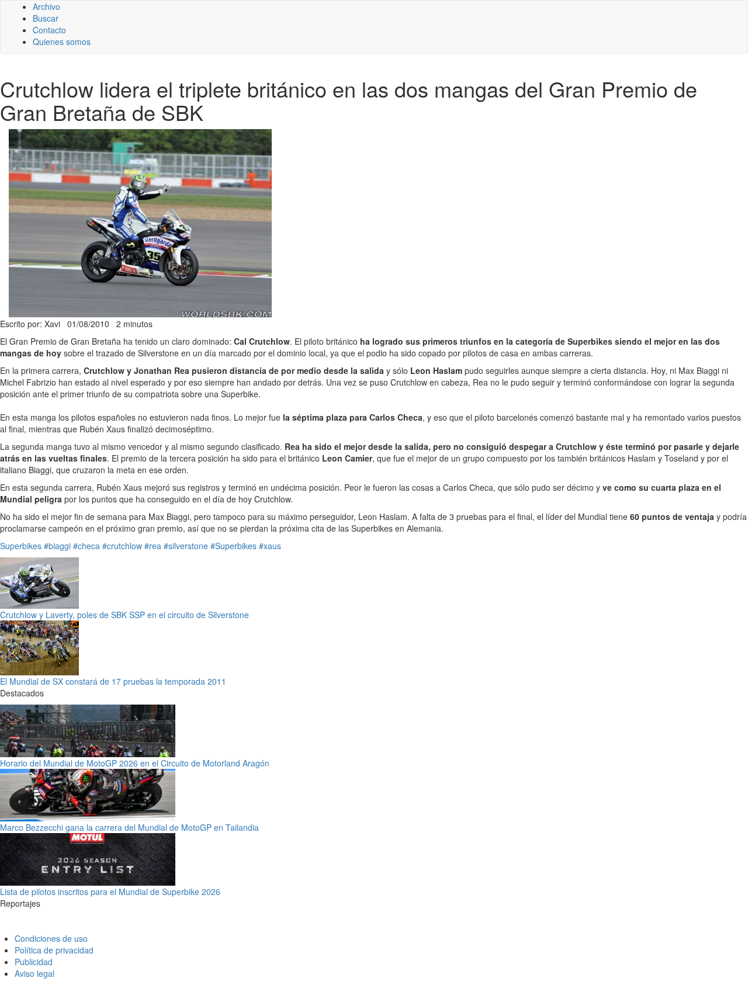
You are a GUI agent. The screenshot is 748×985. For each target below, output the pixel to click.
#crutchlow (122, 546)
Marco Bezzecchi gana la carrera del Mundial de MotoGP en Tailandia (129, 827)
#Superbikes (233, 546)
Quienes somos (62, 41)
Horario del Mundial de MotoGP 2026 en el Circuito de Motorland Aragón (134, 763)
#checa (86, 546)
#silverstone (186, 546)
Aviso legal (34, 973)
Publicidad (34, 961)
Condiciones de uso (51, 938)
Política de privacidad (54, 950)
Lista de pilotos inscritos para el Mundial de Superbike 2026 (110, 891)
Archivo (46, 6)
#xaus (270, 546)
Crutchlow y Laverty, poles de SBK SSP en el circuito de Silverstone (124, 614)
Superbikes (20, 546)
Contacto (49, 30)
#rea (152, 546)
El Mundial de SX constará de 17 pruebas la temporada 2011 (113, 681)
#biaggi (57, 546)
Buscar (45, 18)
